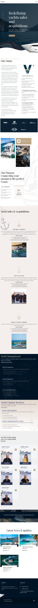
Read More (5, 550)
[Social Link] (34, 601)
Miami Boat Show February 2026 (7, 547)
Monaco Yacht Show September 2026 (7, 568)
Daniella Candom (24, 446)
